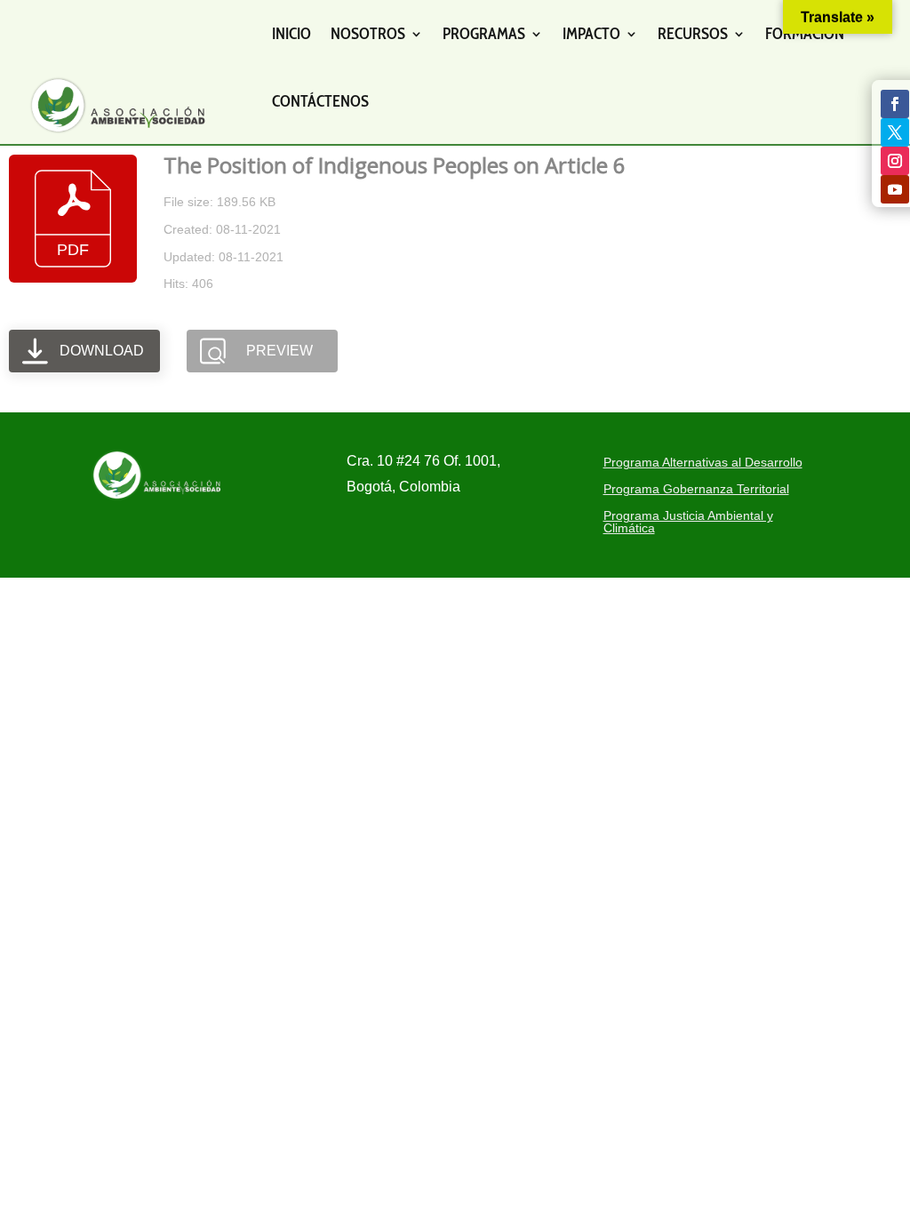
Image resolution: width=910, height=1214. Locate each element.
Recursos (693, 34)
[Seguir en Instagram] (895, 161)
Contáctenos (320, 101)
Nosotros (368, 34)
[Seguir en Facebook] (895, 104)
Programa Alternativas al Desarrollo (702, 462)
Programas (484, 34)
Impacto (591, 34)
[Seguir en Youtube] (895, 189)
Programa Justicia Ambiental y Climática (688, 522)
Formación (804, 34)
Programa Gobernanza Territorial (696, 489)
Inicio (291, 34)
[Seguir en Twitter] (895, 132)
